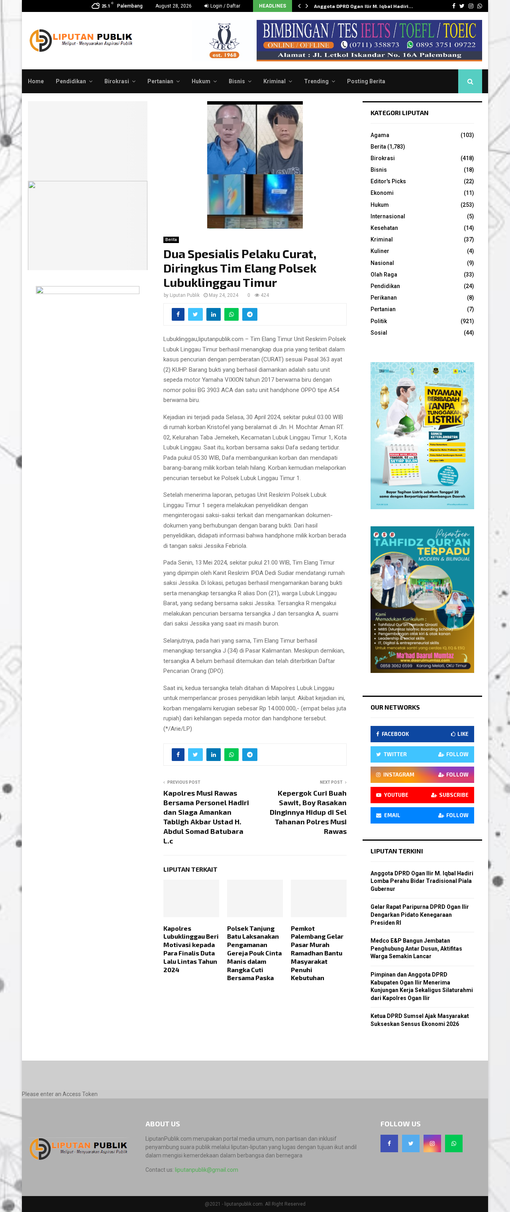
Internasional (388, 216)
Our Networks (395, 707)
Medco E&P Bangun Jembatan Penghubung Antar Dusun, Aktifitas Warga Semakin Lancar (416, 948)
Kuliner (380, 251)
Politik (379, 321)
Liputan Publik (185, 295)
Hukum (201, 81)
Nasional (382, 263)
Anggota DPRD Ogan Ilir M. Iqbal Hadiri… (363, 6)
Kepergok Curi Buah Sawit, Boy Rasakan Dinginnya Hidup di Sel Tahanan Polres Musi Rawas (308, 811)
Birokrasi (116, 81)
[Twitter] (411, 1143)
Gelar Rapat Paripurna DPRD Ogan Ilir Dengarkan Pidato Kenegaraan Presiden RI (420, 915)
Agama (380, 135)
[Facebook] (389, 1143)
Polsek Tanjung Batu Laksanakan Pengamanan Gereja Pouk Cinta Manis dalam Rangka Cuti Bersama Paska (254, 953)
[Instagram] (432, 1143)
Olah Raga (384, 274)
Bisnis (237, 81)
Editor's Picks (388, 181)
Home (36, 81)
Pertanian (160, 81)
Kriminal (274, 81)
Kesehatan (384, 228)
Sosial (379, 332)
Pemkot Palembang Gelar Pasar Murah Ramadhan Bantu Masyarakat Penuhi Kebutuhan (317, 953)
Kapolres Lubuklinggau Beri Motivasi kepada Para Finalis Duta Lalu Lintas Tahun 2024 (191, 948)
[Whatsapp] (454, 1143)
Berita (171, 239)
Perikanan (384, 297)
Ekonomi (382, 193)
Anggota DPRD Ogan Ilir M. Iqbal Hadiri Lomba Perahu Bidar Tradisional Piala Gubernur (422, 881)
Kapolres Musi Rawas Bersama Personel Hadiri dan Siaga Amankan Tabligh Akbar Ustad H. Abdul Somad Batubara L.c (206, 816)
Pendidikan (71, 81)
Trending (316, 81)
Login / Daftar (224, 6)
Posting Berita (366, 81)
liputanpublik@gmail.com (206, 1170)
